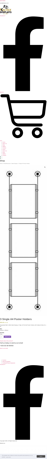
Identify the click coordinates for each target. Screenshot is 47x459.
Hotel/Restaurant (7, 163)
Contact (4, 148)
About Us (4, 143)
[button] (45, 167)
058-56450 (2, 0)
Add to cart (7, 336)
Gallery (4, 146)
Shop (3, 145)
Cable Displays (14, 163)
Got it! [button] (41, 456)
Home (3, 142)
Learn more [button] (8, 457)
